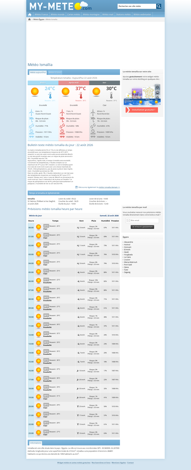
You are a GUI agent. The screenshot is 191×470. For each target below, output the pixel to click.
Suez (126, 269)
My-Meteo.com (61, 5)
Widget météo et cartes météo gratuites (73, 462)
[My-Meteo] (29, 14)
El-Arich (127, 249)
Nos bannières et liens (101, 462)
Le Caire (127, 257)
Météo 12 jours (54, 72)
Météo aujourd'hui (37, 72)
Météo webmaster (142, 14)
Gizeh (126, 252)
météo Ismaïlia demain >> (109, 187)
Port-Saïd (128, 264)
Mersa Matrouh (130, 262)
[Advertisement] (95, 42)
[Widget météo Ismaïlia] (142, 112)
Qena (126, 267)
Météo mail (107, 14)
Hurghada (128, 254)
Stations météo (123, 14)
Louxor (127, 259)
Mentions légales (119, 462)
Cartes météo (73, 14)
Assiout (127, 244)
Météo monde (57, 14)
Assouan (127, 247)
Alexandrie (128, 242)
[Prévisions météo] (29, 19)
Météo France (41, 14)
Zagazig (127, 272)
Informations (35, 443)
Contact (130, 462)
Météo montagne (91, 14)
